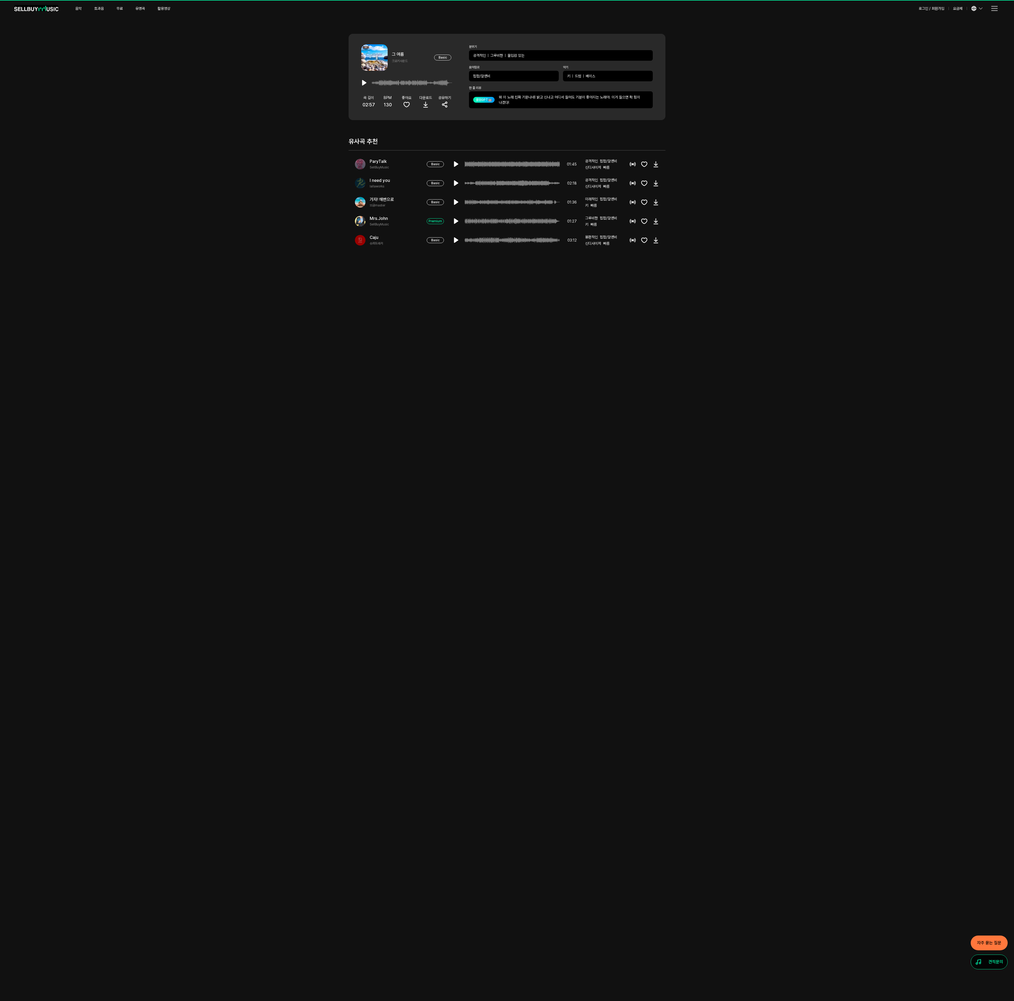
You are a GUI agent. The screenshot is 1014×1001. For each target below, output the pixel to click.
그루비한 (496, 55)
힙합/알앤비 (481, 76)
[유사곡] (633, 164)
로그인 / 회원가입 (931, 8)
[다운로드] (656, 164)
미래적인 (591, 199)
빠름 (606, 167)
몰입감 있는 (516, 55)
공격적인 (479, 55)
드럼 (578, 76)
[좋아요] (644, 164)
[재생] (456, 164)
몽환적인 (591, 237)
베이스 (590, 76)
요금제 (958, 8)
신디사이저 (593, 167)
